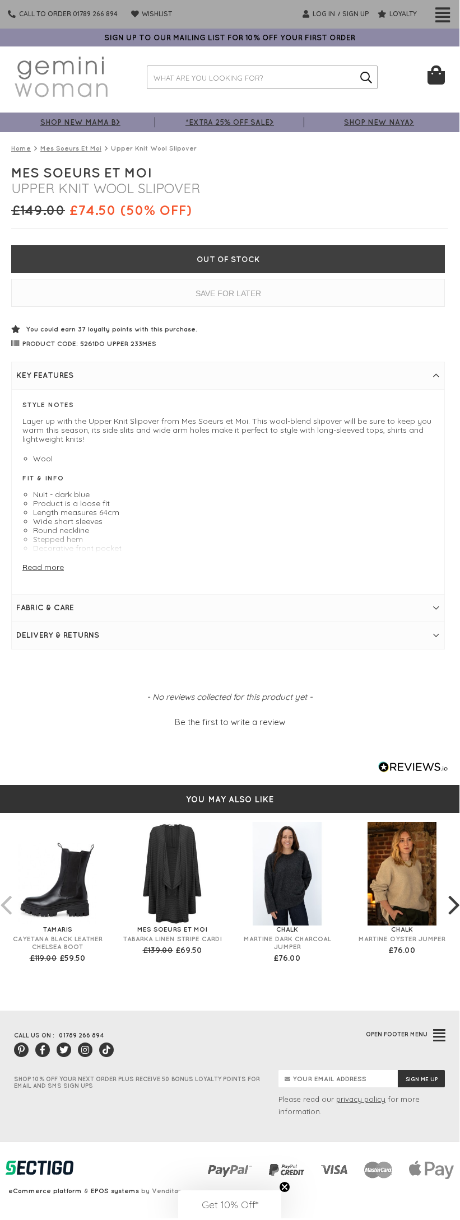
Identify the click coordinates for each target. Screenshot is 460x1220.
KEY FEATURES (44, 375)
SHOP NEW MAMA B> (80, 122)
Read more (43, 567)
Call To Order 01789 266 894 (68, 14)
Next (453, 893)
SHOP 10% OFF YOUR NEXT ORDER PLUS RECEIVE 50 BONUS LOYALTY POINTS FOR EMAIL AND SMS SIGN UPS (137, 1082)
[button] (229, 720)
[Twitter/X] (64, 1050)
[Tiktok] (106, 1050)
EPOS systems (115, 1190)
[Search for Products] (366, 77)
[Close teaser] (284, 1187)
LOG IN (323, 14)
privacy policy (360, 1099)
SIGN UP (355, 14)
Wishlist (156, 14)
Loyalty (402, 14)
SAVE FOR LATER (228, 293)
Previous (5, 893)
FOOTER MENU (397, 1034)
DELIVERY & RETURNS (57, 634)
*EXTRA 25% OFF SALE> (229, 122)
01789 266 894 (81, 1035)
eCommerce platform (45, 1190)
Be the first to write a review (230, 722)
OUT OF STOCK (228, 259)
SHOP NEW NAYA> (379, 122)
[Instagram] (85, 1050)
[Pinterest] (21, 1050)
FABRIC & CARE (45, 607)
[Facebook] (42, 1050)
